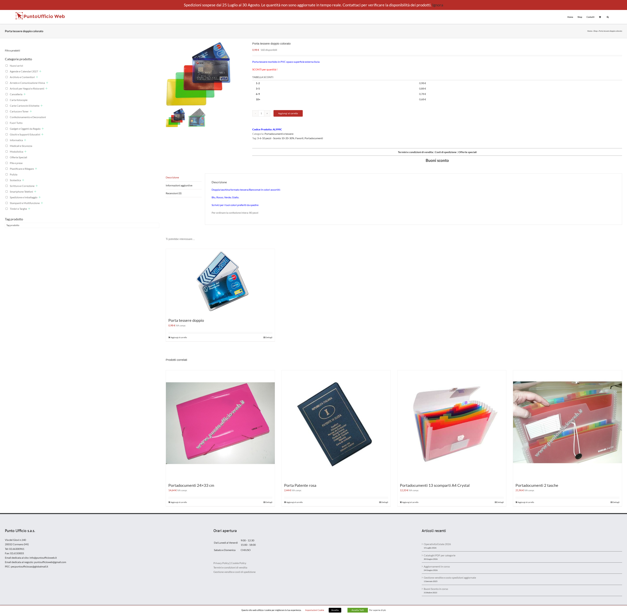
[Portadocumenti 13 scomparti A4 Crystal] (451, 424)
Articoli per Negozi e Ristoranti (27, 88)
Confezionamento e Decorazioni (28, 117)
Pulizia (13, 174)
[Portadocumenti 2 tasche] (567, 424)
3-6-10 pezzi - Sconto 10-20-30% (275, 138)
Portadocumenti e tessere (279, 133)
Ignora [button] (437, 4)
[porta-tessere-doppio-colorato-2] (206, 74)
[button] (608, 17)
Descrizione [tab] (172, 177)
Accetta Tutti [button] (358, 610)
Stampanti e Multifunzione (25, 203)
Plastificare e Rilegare (22, 168)
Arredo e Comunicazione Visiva (27, 82)
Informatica (16, 140)
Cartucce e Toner (19, 111)
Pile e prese (16, 162)
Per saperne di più (377, 610)
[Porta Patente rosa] (336, 424)
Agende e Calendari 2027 (24, 71)
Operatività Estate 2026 (437, 544)
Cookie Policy (238, 563)
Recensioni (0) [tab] (174, 193)
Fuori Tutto (16, 122)
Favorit (299, 138)
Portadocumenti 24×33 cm (191, 485)
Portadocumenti (314, 138)
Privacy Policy (221, 563)
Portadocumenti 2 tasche (536, 485)
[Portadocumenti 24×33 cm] (220, 424)
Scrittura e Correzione (22, 185)
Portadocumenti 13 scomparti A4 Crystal (435, 485)
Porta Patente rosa (300, 485)
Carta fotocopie (18, 99)
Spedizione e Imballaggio (23, 197)
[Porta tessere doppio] (220, 281)
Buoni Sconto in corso (436, 588)
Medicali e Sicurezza (21, 145)
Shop (595, 31)
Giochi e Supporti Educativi (25, 134)
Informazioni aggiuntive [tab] (179, 185)
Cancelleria (16, 94)
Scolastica (15, 180)
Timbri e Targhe (18, 208)
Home (589, 31)
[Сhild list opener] (40, 71)
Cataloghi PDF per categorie (439, 555)
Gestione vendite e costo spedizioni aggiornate (450, 577)
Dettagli (269, 337)
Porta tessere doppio (186, 320)
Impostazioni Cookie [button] (314, 610)
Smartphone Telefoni (21, 191)
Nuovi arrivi (16, 65)
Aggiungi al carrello (288, 113)
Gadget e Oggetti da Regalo (25, 128)
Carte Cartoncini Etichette (24, 105)
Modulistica (16, 151)
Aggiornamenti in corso (437, 566)
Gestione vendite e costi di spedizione (234, 571)
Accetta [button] (335, 610)
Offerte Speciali (18, 157)
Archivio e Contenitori (22, 77)
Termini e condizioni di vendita (230, 567)
